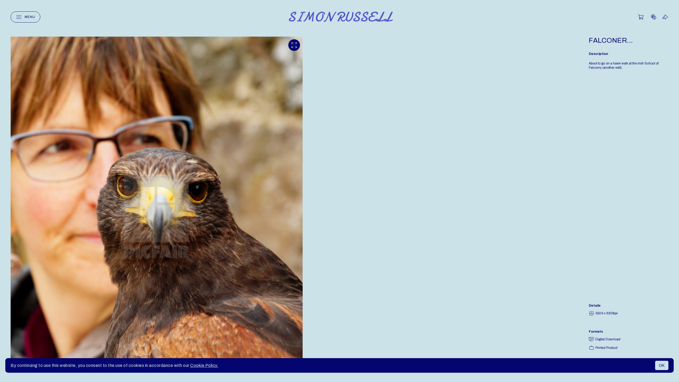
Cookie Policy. (204, 365)
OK (662, 365)
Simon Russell (339, 17)
